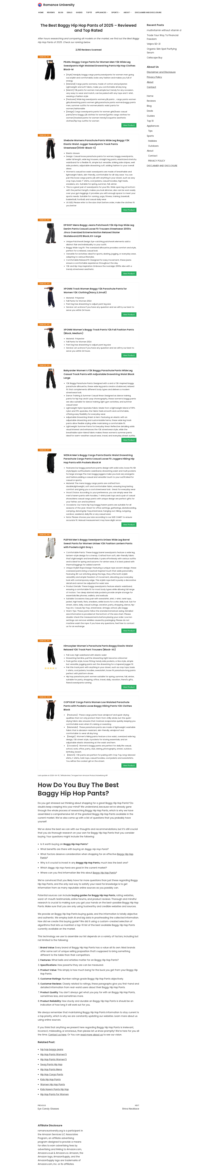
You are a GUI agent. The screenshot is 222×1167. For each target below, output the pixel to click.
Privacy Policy (154, 77)
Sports (150, 135)
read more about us (91, 1034)
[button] (107, 12)
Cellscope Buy (154, 57)
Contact (151, 87)
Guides (79, 12)
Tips (150, 130)
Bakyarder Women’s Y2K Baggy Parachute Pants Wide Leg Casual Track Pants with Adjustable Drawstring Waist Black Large (99, 374)
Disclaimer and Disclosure (161, 72)
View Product (129, 125)
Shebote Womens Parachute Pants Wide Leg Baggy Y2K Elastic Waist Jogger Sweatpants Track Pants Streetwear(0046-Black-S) (97, 144)
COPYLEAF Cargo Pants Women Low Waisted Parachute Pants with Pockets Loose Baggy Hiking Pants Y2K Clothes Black (98, 706)
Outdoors (153, 145)
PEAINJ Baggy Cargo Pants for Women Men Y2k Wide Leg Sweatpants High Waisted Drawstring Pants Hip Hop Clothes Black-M (99, 65)
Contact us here (57, 1034)
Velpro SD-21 (153, 43)
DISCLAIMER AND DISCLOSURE (148, 12)
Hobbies (152, 140)
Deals (69, 12)
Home (40, 12)
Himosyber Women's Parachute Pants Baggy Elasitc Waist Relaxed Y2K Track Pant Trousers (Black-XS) (98, 647)
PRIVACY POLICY (156, 160)
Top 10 (89, 12)
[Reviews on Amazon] (50, 668)
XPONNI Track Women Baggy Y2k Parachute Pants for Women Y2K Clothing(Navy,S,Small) (95, 290)
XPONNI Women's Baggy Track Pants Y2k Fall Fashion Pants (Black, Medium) (99, 331)
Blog (60, 12)
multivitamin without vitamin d (164, 30)
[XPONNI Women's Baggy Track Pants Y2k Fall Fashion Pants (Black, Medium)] (50, 338)
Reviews (51, 12)
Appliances (153, 125)
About (150, 82)
